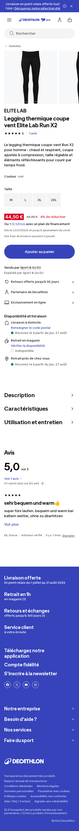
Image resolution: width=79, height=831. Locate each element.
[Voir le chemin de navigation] (6, 46)
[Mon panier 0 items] (70, 20)
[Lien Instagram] (35, 684)
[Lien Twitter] (16, 684)
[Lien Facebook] (7, 684)
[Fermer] (71, 6)
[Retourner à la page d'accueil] (34, 19)
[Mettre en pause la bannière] (64, 6)
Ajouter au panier (39, 252)
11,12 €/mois (17, 224)
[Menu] (9, 20)
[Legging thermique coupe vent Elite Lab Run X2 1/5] (30, 77)
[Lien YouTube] (26, 684)
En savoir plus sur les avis (21, 483)
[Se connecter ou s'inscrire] (60, 20)
